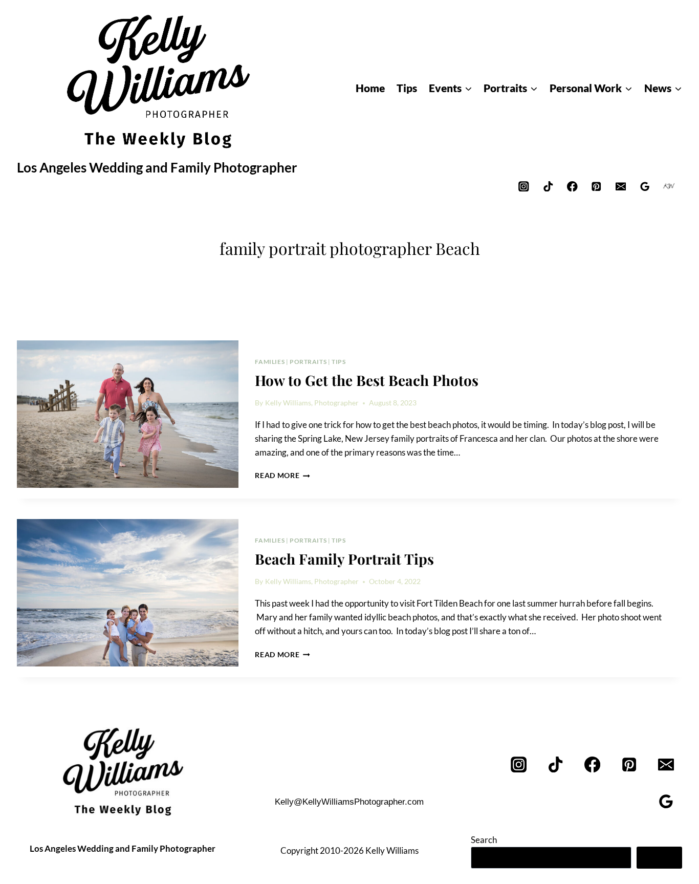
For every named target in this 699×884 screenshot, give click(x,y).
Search (484, 839)
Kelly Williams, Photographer (312, 403)
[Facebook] (572, 186)
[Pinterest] (596, 186)
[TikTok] (547, 186)
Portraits (308, 361)
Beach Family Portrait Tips (344, 558)
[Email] (620, 186)
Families (270, 361)
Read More (282, 475)
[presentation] (127, 414)
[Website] (669, 186)
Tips (338, 361)
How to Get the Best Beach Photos (366, 380)
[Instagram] (523, 186)
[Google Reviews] (645, 186)
